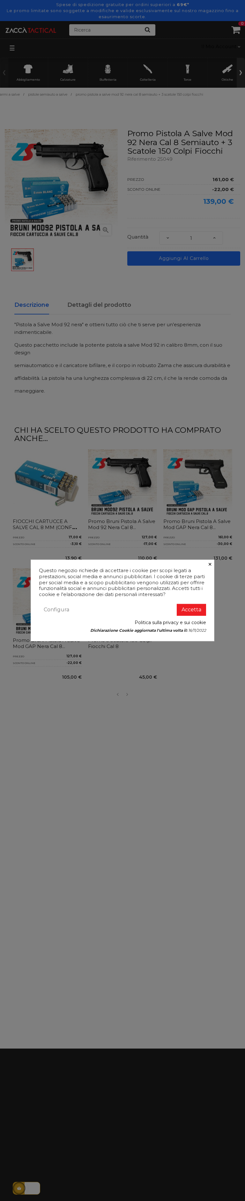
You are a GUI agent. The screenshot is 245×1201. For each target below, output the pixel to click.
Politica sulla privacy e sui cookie (170, 622)
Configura (56, 610)
